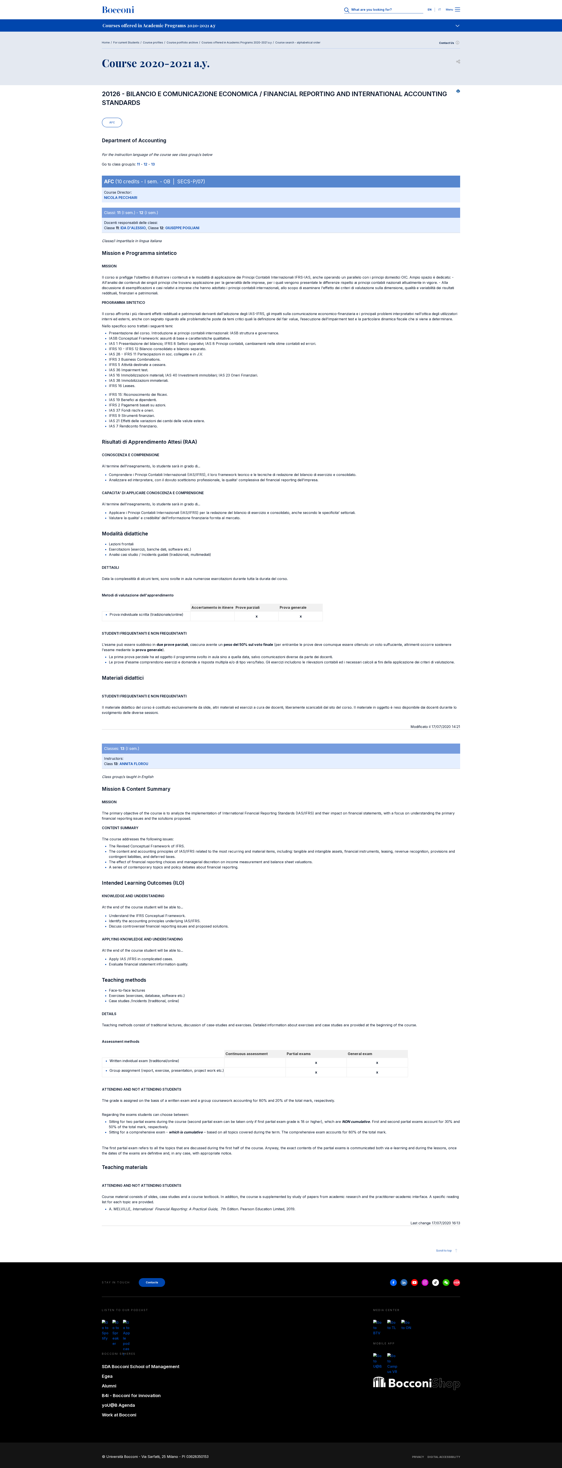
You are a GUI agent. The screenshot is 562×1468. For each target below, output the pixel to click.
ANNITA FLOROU (133, 764)
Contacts (152, 1282)
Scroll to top (444, 1250)
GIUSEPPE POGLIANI (182, 228)
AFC (112, 122)
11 (138, 164)
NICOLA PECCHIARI (120, 197)
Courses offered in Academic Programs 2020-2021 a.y (237, 42)
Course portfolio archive (182, 42)
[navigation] (281, 25)
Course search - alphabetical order (297, 42)
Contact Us (446, 43)
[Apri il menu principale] (457, 10)
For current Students (126, 42)
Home (106, 42)
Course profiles (153, 42)
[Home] (118, 9)
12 (145, 164)
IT (439, 9)
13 (153, 164)
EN (430, 9)
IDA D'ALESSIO (133, 228)
